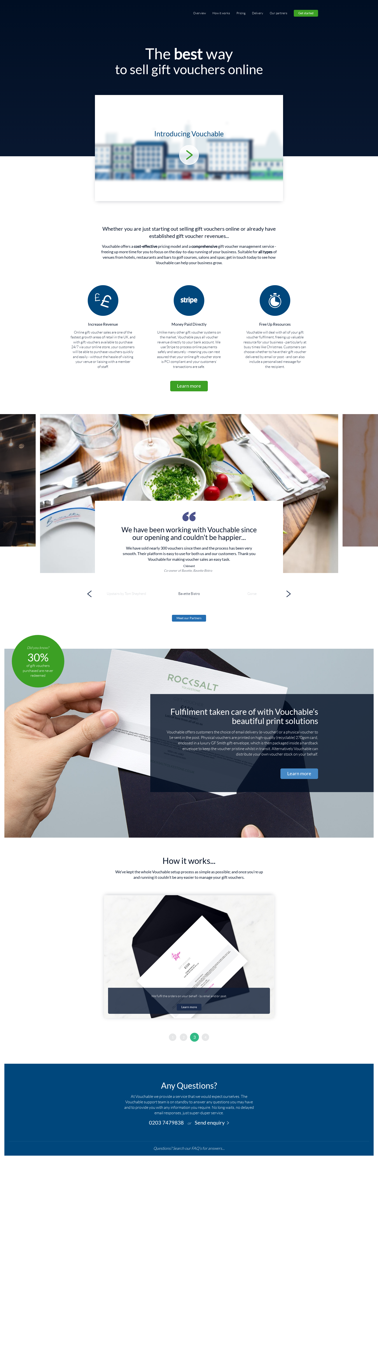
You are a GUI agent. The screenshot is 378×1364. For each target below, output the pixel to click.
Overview (199, 13)
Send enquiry (210, 1122)
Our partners (278, 13)
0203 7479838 (166, 1122)
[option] (189, 493)
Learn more (189, 386)
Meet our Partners (189, 618)
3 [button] (194, 1037)
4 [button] (205, 1037)
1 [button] (173, 1037)
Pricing (240, 13)
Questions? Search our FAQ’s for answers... (189, 1148)
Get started (305, 13)
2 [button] (184, 1037)
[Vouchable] (82, 13)
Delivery (257, 13)
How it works (221, 13)
